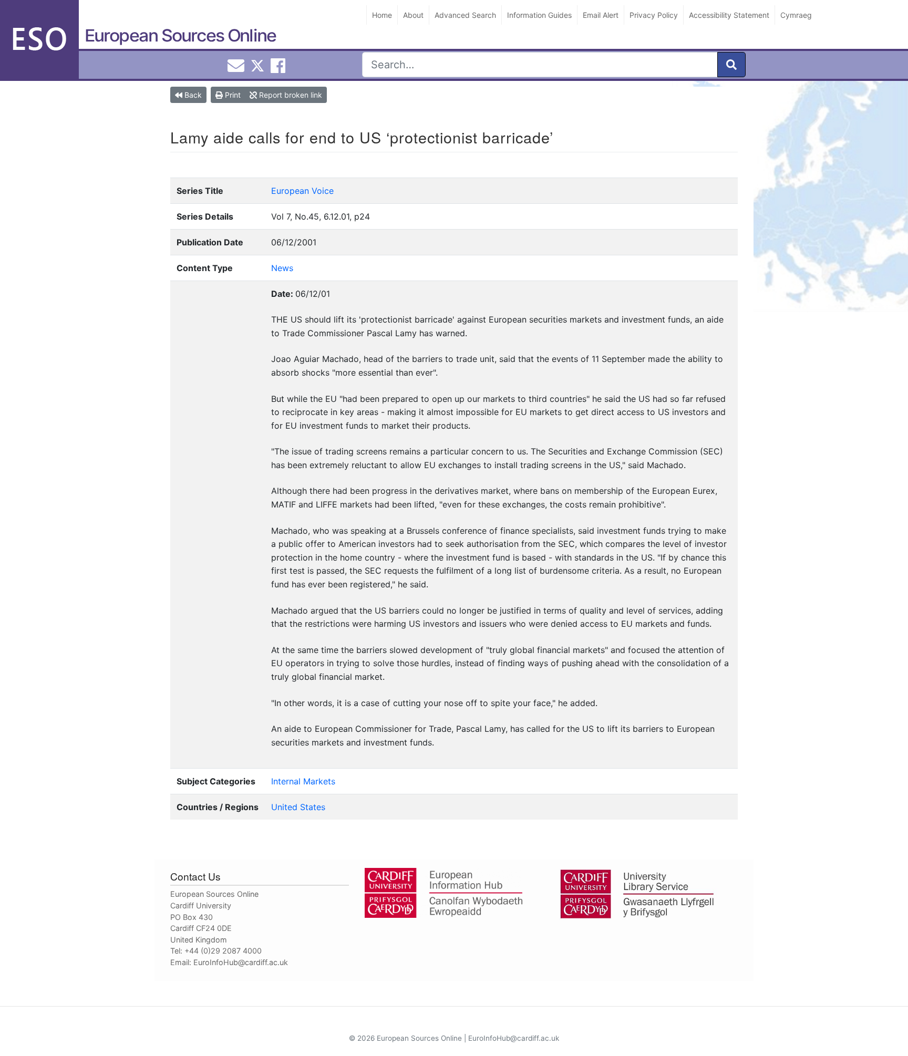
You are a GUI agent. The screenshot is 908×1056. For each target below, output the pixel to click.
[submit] (731, 64)
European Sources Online (180, 35)
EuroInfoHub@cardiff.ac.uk (240, 962)
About (413, 15)
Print (232, 94)
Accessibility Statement (729, 15)
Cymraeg (796, 15)
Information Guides (539, 15)
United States (298, 807)
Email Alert (600, 15)
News (282, 268)
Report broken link (289, 94)
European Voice (302, 190)
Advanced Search (465, 15)
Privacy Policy (654, 15)
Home (382, 15)
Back (192, 94)
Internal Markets (303, 781)
